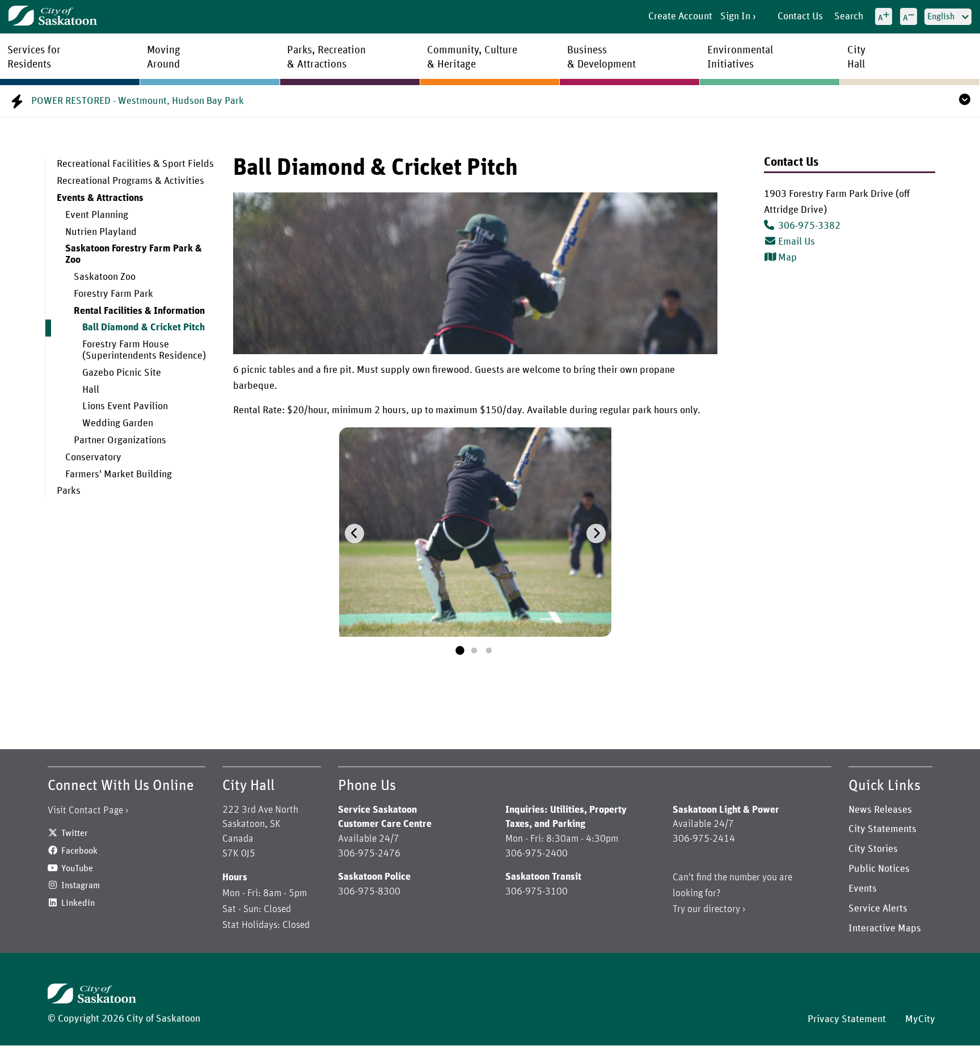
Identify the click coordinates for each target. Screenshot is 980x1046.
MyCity (920, 1019)
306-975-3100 (536, 892)
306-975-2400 (536, 853)
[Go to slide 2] (474, 651)
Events (862, 889)
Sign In (735, 16)
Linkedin (78, 903)
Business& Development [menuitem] (601, 57)
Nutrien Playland (101, 232)
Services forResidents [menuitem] (34, 57)
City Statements (882, 829)
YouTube (77, 868)
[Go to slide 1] (459, 651)
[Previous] (354, 533)
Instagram (80, 885)
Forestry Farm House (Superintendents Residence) (144, 350)
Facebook (79, 850)
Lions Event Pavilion (125, 406)
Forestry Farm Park (113, 294)
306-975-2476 (369, 853)
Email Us (796, 242)
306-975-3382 (809, 226)
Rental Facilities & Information (139, 311)
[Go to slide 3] (489, 651)
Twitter (74, 833)
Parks (69, 491)
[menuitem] (130, 164)
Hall (90, 390)
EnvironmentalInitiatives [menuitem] (740, 57)
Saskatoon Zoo (105, 277)
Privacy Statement (847, 1019)
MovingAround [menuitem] (163, 57)
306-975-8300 (369, 892)
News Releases (880, 810)
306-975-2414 (704, 839)
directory (721, 909)
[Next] (596, 533)
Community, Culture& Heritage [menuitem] (472, 57)
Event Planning (96, 215)
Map (787, 258)
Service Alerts (877, 909)
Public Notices (879, 869)
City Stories (873, 849)
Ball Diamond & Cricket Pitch (143, 327)
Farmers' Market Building (118, 474)
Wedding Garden (117, 423)
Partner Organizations (120, 440)
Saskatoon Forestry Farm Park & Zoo (133, 254)
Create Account (680, 16)
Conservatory (93, 457)
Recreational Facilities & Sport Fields (135, 164)
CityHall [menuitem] (856, 57)
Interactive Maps (884, 928)
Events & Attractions (100, 198)
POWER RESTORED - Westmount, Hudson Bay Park (137, 101)
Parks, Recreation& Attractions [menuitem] (326, 57)
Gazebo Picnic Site (121, 373)
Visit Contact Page (85, 810)
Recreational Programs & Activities (130, 181)
